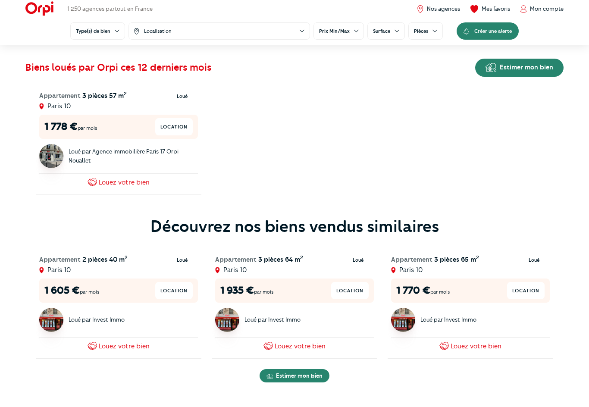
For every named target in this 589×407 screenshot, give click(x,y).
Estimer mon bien (525, 67)
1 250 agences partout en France (110, 8)
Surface (381, 31)
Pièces (421, 31)
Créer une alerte (493, 31)
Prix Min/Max (334, 31)
